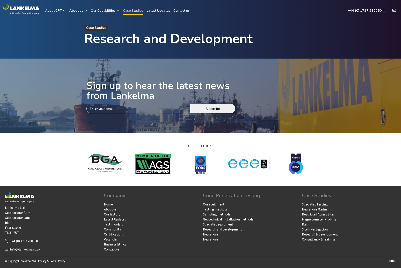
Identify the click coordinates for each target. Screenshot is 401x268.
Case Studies (133, 10)
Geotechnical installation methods (228, 219)
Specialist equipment (218, 224)
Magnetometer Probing (319, 219)
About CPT (54, 10)
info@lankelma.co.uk (25, 249)
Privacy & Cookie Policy (51, 261)
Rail (305, 224)
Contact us (181, 10)
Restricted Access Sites (318, 214)
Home (108, 204)
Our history (112, 214)
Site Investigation (315, 229)
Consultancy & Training (318, 239)
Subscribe (213, 108)
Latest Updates (158, 10)
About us (76, 10)
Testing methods (215, 209)
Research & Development (320, 234)
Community (112, 229)
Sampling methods (216, 214)
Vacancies (111, 239)
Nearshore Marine (314, 209)
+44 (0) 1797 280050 (365, 10)
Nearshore (210, 234)
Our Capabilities (103, 10)
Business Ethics (115, 244)
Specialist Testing (315, 204)
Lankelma (25, 261)
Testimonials (113, 224)
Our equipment (214, 204)
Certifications (114, 234)
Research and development (222, 229)
